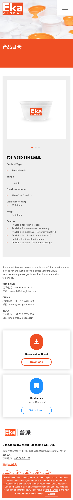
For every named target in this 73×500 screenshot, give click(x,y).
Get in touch (36, 410)
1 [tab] (32, 147)
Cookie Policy (36, 493)
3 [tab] (39, 147)
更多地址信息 (10, 464)
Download (36, 362)
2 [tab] (35, 147)
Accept (51, 493)
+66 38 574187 (22, 458)
